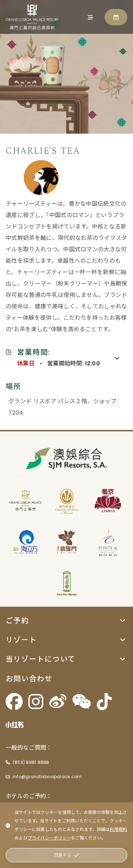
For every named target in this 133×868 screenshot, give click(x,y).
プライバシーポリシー (49, 838)
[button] (66, 620)
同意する (62, 855)
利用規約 (118, 829)
